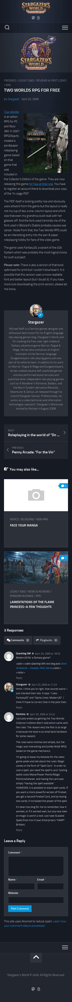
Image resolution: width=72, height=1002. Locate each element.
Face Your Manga (24, 525)
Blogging (27, 519)
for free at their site (41, 184)
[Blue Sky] (38, 18)
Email (41, 879)
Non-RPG (42, 519)
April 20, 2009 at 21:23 (44, 684)
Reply (19, 677)
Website (13, 893)
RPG (8, 85)
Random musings (21, 596)
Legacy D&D (26, 80)
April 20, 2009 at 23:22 (42, 714)
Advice (14, 519)
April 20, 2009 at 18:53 (47, 653)
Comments (19, 640)
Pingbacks (48, 640)
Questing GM (23, 653)
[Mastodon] (33, 18)
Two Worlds (11, 112)
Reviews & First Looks (51, 80)
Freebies (10, 80)
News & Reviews (39, 591)
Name (12, 879)
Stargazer (14, 99)
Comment (15, 852)
